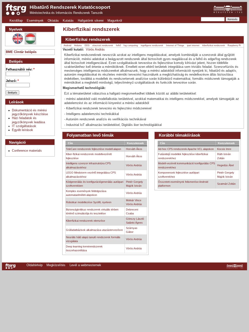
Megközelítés (55, 265)
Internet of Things (175, 45)
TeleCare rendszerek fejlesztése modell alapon (93, 149)
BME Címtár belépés (21, 52)
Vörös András (95, 49)
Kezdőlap (16, 20)
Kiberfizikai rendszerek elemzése (85, 220)
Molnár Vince (133, 200)
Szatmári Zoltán (226, 183)
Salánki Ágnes (134, 222)
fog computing (131, 45)
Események (35, 20)
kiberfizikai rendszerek (213, 45)
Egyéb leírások (22, 130)
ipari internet (193, 45)
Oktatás (53, 20)
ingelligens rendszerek (152, 45)
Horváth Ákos (134, 149)
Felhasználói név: (20, 69)
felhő (118, 45)
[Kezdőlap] (16, 9)
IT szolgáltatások (24, 126)
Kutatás (68, 20)
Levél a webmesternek (85, 265)
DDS (87, 45)
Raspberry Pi (234, 45)
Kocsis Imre (224, 149)
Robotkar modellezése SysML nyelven (88, 202)
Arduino (78, 45)
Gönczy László (135, 218)
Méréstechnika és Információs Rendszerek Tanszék (66, 13)
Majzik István (134, 185)
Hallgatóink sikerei (91, 20)
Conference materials (27, 150)
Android (67, 45)
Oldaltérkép (35, 265)
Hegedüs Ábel (225, 165)
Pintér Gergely (134, 181)
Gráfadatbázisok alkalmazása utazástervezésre (94, 229)
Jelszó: (12, 81)
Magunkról (114, 20)
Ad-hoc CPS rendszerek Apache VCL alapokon (186, 149)
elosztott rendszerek (102, 45)
